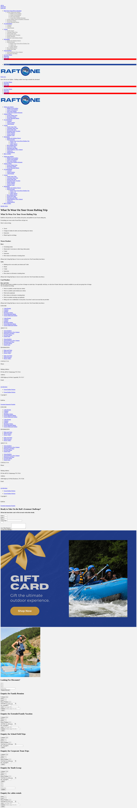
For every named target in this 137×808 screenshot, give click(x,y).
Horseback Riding (11, 20)
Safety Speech (13, 46)
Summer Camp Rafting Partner (14, 37)
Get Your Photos (8, 55)
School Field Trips (11, 33)
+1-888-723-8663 (5, 366)
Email (2, 700)
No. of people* (4, 705)
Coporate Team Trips (12, 32)
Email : (3, 517)
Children (3, 708)
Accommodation (8, 23)
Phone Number (5, 702)
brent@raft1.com (5, 384)
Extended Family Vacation (13, 35)
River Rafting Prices (12, 47)
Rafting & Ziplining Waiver (14, 40)
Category (3, 697)
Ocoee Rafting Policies (9, 389)
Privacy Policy (7, 353)
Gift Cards (6, 57)
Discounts (6, 59)
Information (7, 39)
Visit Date (3, 703)
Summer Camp (11, 135)
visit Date (3, 724)
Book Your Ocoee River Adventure (12, 10)
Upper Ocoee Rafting (15, 15)
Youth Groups (10, 30)
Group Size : (4, 520)
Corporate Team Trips (12, 128)
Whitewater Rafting (9, 107)
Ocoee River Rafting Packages (18, 18)
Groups (6, 29)
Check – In (13, 45)
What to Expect (11, 42)
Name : (3, 515)
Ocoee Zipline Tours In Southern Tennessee (18, 19)
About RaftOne (8, 50)
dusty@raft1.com (5, 382)
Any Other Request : (6, 528)
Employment (7, 336)
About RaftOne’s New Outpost (15, 52)
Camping (9, 25)
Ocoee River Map (11, 49)
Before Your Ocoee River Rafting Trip (19, 43)
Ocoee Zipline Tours (12, 115)
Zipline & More (8, 114)
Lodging (9, 26)
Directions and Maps (12, 53)
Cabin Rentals (10, 28)
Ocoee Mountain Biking (13, 22)
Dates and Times (8, 350)
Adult (2, 707)
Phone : (3, 519)
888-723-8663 (7, 154)
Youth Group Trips (11, 126)
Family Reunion (11, 36)
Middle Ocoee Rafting (15, 13)
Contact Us (6, 64)
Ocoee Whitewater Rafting (13, 12)
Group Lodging (11, 122)
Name (2, 698)
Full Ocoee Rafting (15, 16)
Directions (6, 56)
